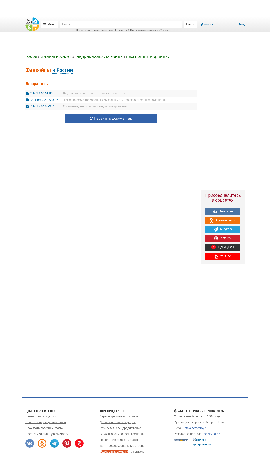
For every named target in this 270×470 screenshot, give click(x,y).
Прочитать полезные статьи (44, 428)
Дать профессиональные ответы (122, 445)
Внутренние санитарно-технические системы (94, 93)
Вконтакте (225, 211)
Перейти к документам (113, 118)
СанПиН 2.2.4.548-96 (43, 99)
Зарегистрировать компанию (119, 416)
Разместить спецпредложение (120, 428)
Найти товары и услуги (41, 416)
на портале (122, 451)
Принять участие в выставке (119, 439)
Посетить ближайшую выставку (46, 434)
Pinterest (225, 238)
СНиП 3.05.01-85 (41, 93)
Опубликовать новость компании (122, 434)
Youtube (225, 256)
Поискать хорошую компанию (45, 422)
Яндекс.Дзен (225, 247)
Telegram (225, 229)
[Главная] (32, 24)
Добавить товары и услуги (118, 422)
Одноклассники (224, 220)
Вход (241, 24)
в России (62, 70)
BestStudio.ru (213, 434)
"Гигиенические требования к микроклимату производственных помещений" (115, 99)
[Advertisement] (223, 331)
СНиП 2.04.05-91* (41, 106)
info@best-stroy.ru (195, 428)
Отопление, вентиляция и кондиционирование (95, 106)
